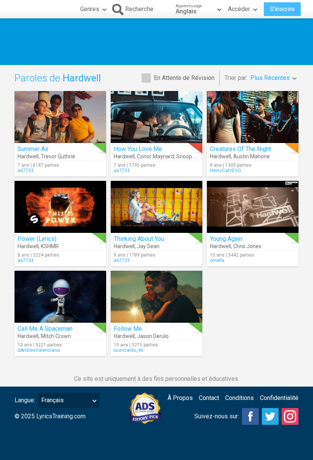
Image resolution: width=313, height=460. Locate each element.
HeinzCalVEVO (225, 170)
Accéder (239, 9)
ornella (217, 260)
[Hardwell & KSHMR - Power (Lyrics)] (60, 207)
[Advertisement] (156, 41)
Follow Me (128, 328)
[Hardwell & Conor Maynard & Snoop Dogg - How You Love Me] (156, 117)
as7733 (26, 170)
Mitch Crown (56, 336)
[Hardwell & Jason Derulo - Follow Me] (156, 297)
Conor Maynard (155, 156)
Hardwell (28, 156)
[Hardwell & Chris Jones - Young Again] (252, 207)
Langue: (25, 400)
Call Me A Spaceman (45, 328)
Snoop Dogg (191, 156)
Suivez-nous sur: (216, 416)
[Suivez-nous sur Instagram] (290, 416)
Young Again (226, 238)
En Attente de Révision (184, 77)
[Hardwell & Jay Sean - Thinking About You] (156, 207)
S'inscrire (282, 9)
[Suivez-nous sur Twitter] (270, 416)
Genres (89, 9)
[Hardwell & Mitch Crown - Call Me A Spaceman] (60, 297)
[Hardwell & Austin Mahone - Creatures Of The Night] (252, 117)
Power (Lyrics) (37, 238)
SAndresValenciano (39, 350)
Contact (209, 397)
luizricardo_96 (129, 350)
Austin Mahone (251, 156)
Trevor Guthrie (58, 156)
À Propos (180, 397)
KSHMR (50, 246)
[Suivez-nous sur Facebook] (250, 416)
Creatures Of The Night (240, 149)
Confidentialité (279, 397)
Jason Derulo (153, 336)
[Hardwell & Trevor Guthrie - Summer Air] (60, 117)
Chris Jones (247, 246)
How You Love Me (138, 149)
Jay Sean (148, 246)
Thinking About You (139, 238)
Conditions (239, 397)
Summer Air (33, 149)
